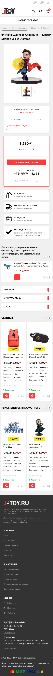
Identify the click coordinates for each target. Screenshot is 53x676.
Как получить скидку (12, 589)
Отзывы (7, 307)
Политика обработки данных (16, 584)
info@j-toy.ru (9, 633)
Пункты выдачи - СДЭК (16, 126)
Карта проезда (10, 649)
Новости (7, 550)
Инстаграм (11, 608)
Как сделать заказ (11, 569)
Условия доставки (11, 574)
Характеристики (12, 298)
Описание (8, 290)
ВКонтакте (11, 603)
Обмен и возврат (11, 579)
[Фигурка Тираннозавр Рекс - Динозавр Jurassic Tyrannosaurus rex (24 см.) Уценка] (8, 267)
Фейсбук (11, 613)
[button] (49, 257)
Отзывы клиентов (11, 545)
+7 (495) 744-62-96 (26, 173)
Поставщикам (9, 540)
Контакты (8, 555)
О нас (6, 536)
